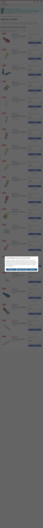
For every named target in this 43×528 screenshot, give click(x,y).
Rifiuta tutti (11, 269)
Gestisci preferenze (21, 269)
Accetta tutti (32, 269)
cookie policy (10, 265)
